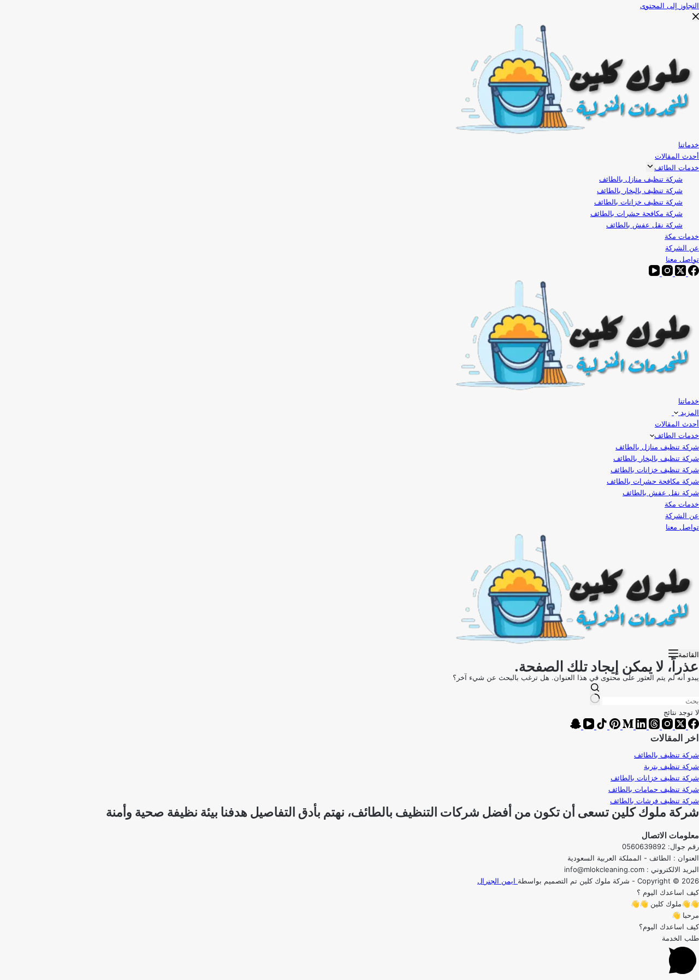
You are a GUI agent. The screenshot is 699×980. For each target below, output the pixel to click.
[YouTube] (587, 726)
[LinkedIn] (640, 726)
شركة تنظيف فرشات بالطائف (654, 800)
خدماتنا (688, 400)
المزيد (688, 412)
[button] (349, 892)
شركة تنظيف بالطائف (666, 754)
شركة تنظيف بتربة (671, 766)
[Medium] (626, 726)
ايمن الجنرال (497, 880)
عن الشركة (682, 515)
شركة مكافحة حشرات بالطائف (653, 481)
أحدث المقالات (677, 423)
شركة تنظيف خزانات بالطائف (655, 469)
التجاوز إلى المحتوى (669, 5)
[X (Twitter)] (679, 726)
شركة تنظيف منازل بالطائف (657, 446)
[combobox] (650, 701)
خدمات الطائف (676, 435)
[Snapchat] (575, 726)
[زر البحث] (595, 694)
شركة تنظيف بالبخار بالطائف (656, 458)
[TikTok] (600, 726)
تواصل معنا (682, 526)
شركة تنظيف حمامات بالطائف (653, 789)
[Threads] (653, 726)
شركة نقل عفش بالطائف (661, 492)
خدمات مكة (682, 504)
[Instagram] (666, 726)
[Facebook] (692, 726)
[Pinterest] (613, 726)
